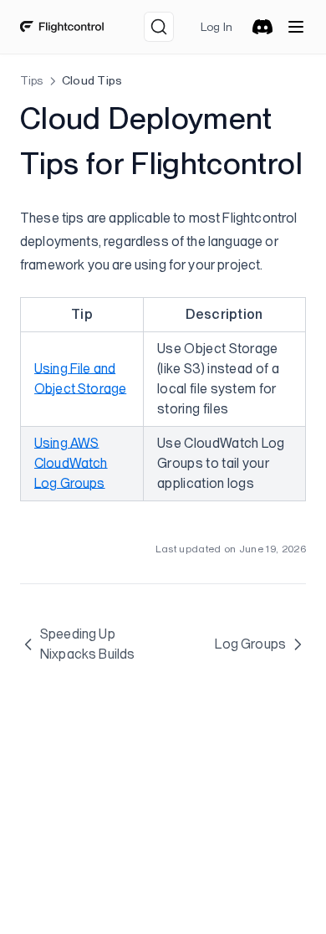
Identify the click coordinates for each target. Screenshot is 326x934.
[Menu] (296, 27)
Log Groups (250, 644)
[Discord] (262, 27)
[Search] (159, 27)
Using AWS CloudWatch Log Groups (71, 463)
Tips (31, 80)
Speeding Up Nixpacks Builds (87, 644)
